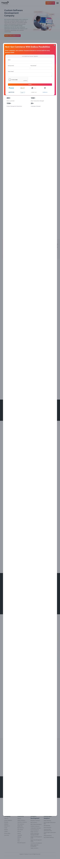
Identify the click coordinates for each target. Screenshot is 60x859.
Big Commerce (20, 827)
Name (9, 59)
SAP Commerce (20, 824)
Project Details (11, 71)
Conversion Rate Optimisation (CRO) (48, 830)
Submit (30, 84)
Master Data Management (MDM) (36, 840)
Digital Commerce (34, 848)
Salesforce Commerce (22, 822)
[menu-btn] (57, 3)
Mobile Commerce (34, 831)
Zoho (18, 840)
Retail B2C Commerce (35, 820)
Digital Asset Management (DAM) (36, 837)
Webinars (6, 824)
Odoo (18, 839)
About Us (6, 818)
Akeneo (19, 833)
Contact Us (50, 3)
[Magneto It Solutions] (5, 3)
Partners (6, 829)
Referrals (6, 822)
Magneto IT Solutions (24, 854)
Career (5, 827)
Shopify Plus (20, 825)
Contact (6, 831)
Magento (19, 818)
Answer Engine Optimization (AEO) (50, 833)
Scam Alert (6, 835)
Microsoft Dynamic (21, 842)
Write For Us (7, 825)
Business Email (11, 65)
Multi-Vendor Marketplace (36, 824)
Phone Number (34, 65)
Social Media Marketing (49, 837)
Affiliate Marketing (48, 835)
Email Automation (47, 827)
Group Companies (8, 820)
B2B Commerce (34, 822)
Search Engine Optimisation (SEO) (50, 823)
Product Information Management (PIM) (35, 834)
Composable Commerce (36, 828)
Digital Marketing (47, 820)
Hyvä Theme (20, 829)
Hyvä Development (35, 829)
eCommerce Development (36, 843)
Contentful (19, 835)
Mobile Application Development (34, 845)
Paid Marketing (47, 825)
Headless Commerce (35, 826)
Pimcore (19, 831)
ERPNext (19, 837)
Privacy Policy (7, 833)
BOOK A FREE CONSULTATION (12, 35)
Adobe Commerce (21, 820)
